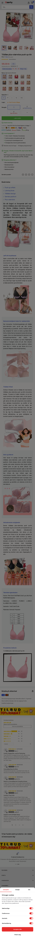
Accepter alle (17, 929)
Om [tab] (29, 889)
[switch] (31, 908)
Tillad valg (17, 934)
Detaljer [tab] (17, 889)
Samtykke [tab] (6, 889)
